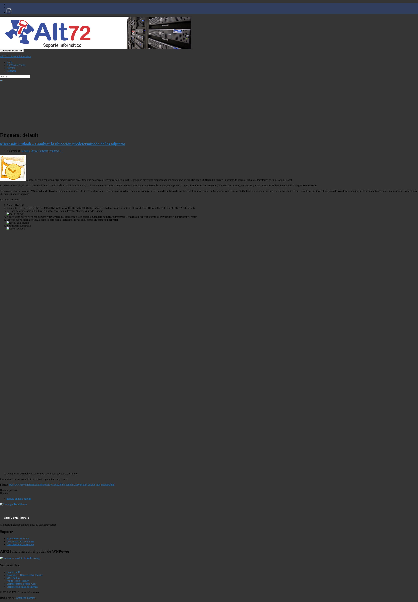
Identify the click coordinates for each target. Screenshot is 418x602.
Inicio (9, 62)
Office (34, 150)
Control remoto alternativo (20, 541)
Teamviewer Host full (18, 538)
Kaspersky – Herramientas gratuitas (25, 575)
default (10, 498)
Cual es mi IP (13, 572)
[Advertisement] (209, 106)
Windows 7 (55, 150)
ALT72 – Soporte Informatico (15, 56)
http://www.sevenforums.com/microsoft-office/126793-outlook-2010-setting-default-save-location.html (61, 484)
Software (43, 150)
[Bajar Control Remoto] (13, 504)
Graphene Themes (25, 597)
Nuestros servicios (16, 65)
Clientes (11, 67)
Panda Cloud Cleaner (18, 580)
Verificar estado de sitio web (21, 583)
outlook (19, 498)
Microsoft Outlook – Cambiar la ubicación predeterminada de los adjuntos (62, 144)
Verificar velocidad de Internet (22, 586)
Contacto (11, 70)
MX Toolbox (13, 578)
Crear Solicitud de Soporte (20, 544)
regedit (27, 498)
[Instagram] (9, 12)
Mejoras (25, 150)
